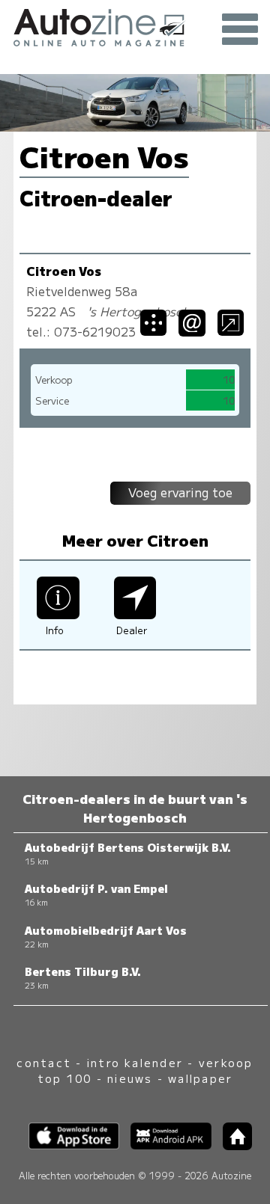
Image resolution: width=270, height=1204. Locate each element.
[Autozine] (135, 25)
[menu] (240, 30)
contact (43, 1062)
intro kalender (135, 1062)
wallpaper (200, 1078)
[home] (232, 1145)
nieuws (129, 1078)
